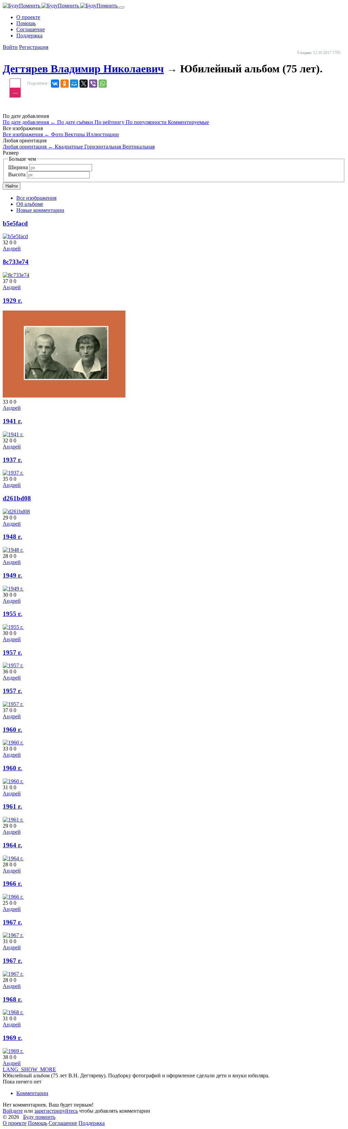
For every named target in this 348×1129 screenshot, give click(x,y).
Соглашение (63, 1123)
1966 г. (12, 883)
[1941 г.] (13, 434)
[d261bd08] (16, 511)
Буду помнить (39, 1117)
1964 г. (12, 845)
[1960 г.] (13, 742)
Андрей (12, 248)
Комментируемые (188, 122)
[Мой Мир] (74, 84)
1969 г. (12, 1037)
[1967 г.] (13, 935)
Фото (58, 134)
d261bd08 (17, 498)
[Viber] (93, 84)
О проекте (15, 1123)
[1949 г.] (13, 589)
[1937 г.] (13, 473)
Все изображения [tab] (36, 198)
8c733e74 (16, 261)
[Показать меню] (121, 7)
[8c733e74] (16, 275)
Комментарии (32, 1093)
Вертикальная (138, 146)
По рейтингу (110, 122)
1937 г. (12, 459)
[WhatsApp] (103, 84)
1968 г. (12, 999)
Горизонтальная (103, 146)
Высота (16, 174)
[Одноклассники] (64, 84)
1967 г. (12, 922)
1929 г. (12, 300)
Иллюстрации (102, 134)
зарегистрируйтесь (56, 1111)
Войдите (13, 1111)
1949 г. (12, 575)
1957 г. (12, 652)
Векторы (75, 134)
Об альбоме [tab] (29, 204)
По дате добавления (29, 122)
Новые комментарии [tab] (40, 210)
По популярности (147, 122)
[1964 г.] (13, 858)
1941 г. (12, 421)
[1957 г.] (13, 665)
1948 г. (12, 536)
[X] (84, 84)
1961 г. (12, 806)
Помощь (37, 1123)
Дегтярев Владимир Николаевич (83, 69)
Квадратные (69, 146)
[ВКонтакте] (55, 84)
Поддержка (92, 1123)
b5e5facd (15, 223)
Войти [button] (10, 47)
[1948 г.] (13, 550)
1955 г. (12, 613)
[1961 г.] (13, 820)
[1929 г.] (64, 396)
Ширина (18, 167)
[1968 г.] (13, 1012)
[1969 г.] (13, 1051)
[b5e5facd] (15, 236)
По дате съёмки (75, 122)
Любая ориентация (28, 146)
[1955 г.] (13, 627)
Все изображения (26, 134)
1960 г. (12, 729)
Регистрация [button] (33, 47)
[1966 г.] (13, 897)
